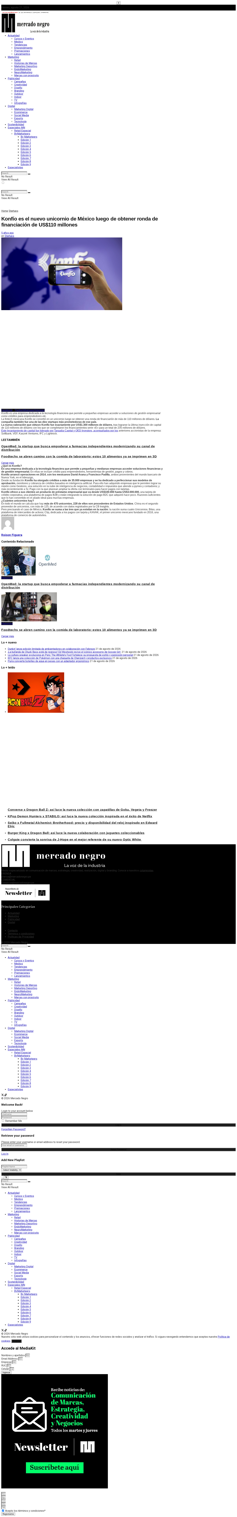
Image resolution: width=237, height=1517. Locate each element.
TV (15, 100)
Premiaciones (22, 50)
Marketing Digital (23, 109)
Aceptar (16, 1341)
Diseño (18, 87)
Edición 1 (26, 139)
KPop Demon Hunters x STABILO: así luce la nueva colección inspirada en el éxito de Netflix (80, 816)
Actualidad (14, 35)
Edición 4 (26, 149)
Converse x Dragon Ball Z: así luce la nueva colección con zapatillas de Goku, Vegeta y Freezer (82, 809)
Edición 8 (26, 161)
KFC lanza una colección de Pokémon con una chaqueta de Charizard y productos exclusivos (60, 658)
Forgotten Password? (13, 1129)
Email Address (9, 1358)
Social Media (21, 115)
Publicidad (14, 78)
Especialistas (15, 167)
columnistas (146, 870)
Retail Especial (22, 130)
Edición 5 (26, 152)
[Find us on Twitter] (3, 1095)
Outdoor (18, 93)
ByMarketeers (22, 133)
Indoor (17, 96)
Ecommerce (21, 112)
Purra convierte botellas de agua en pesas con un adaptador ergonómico (48, 661)
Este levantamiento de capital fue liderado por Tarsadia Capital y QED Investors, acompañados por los (59, 430)
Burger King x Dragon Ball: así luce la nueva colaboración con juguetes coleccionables (76, 833)
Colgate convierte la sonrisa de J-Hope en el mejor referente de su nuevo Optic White (75, 839)
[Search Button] (29, 174)
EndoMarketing (22, 69)
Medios (18, 41)
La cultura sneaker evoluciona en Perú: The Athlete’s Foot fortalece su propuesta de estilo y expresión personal (70, 655)
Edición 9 (26, 164)
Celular (5, 1368)
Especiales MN (16, 127)
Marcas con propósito (26, 75)
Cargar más (7, 462)
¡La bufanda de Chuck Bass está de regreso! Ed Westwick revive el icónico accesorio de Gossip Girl (64, 651)
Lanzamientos (22, 54)
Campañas (20, 81)
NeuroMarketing (23, 72)
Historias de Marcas (25, 63)
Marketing (13, 57)
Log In (4, 1153)
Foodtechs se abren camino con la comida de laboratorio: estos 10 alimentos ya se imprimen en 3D (79, 456)
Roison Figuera (11, 535)
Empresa (6, 1362)
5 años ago (7, 232)
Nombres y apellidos (13, 1355)
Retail (17, 60)
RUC (4, 1365)
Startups (13, 210)
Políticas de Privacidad (21, 936)
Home (4, 210)
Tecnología (20, 121)
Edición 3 (26, 146)
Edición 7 (26, 158)
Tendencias (20, 44)
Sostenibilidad (16, 124)
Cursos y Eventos (24, 38)
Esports (18, 118)
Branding (19, 90)
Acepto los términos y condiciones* (25, 1510)
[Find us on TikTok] (6, 1095)
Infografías (20, 103)
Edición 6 (26, 155)
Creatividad (20, 84)
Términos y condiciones (21, 933)
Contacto (13, 930)
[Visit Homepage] (25, 33)
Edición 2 (26, 142)
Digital (11, 106)
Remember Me (13, 1120)
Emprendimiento (23, 47)
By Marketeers (29, 136)
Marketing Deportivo (25, 66)
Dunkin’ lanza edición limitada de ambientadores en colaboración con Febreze (51, 648)
